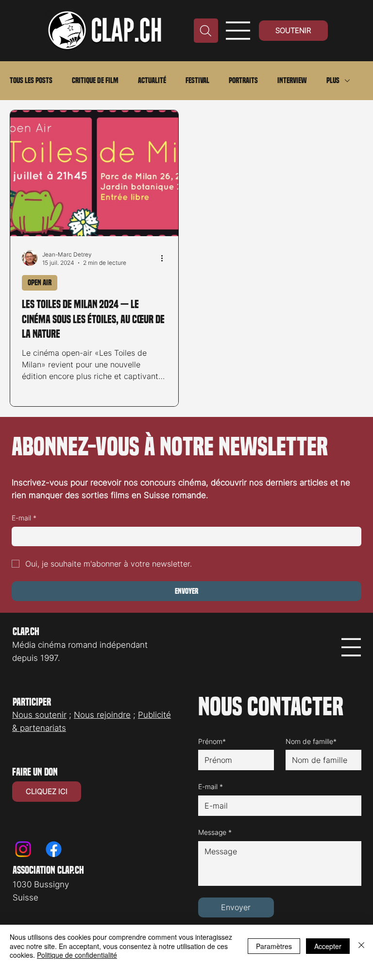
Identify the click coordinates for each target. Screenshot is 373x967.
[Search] (206, 30)
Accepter (327, 946)
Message (215, 832)
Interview (292, 80)
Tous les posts (31, 80)
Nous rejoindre (102, 715)
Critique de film (95, 80)
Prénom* (212, 741)
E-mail (24, 518)
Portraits (243, 80)
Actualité (152, 80)
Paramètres (274, 946)
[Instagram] (23, 849)
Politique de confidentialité (77, 955)
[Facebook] (53, 849)
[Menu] (238, 30)
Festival (197, 80)
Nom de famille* (311, 741)
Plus (332, 80)
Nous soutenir (39, 715)
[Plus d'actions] (165, 258)
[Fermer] (361, 945)
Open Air (39, 282)
